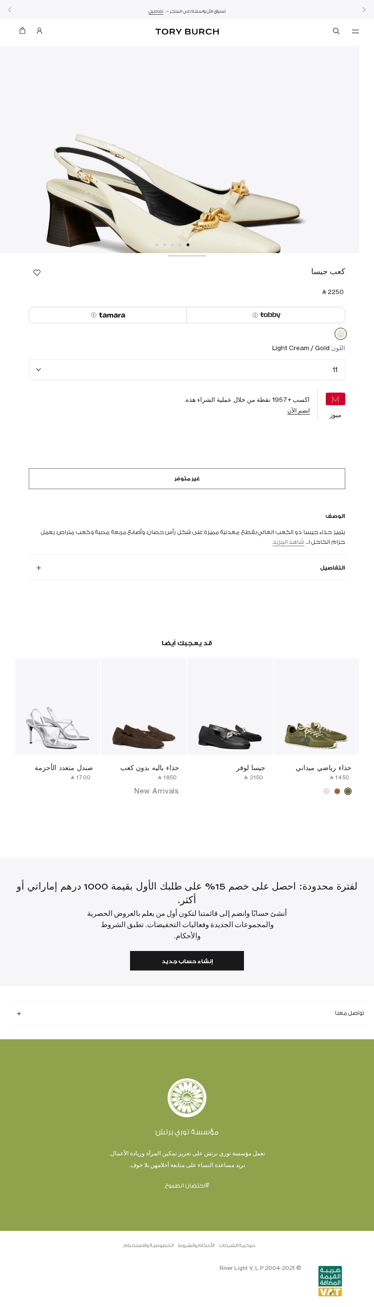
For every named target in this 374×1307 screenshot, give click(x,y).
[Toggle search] (337, 32)
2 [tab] (180, 244)
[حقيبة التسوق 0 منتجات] (26, 33)
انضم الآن (298, 410)
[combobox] (187, 369)
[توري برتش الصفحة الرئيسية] (187, 32)
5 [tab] (156, 244)
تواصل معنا (349, 1013)
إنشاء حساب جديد (187, 961)
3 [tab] (172, 244)
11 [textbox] (335, 369)
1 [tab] (188, 244)
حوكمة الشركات (237, 1245)
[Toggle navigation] (355, 30)
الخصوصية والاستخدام (148, 1245)
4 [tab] (164, 244)
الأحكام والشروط (196, 1245)
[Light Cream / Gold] (340, 335)
